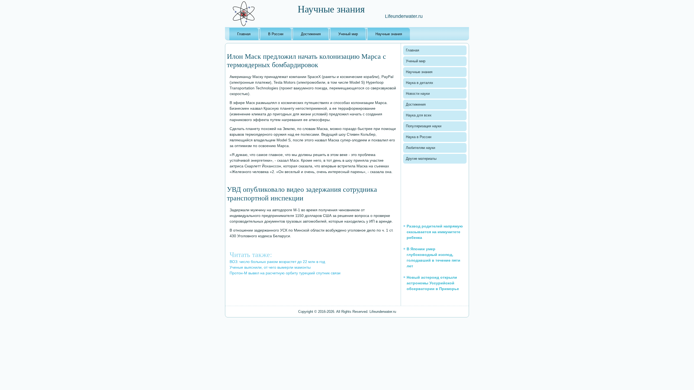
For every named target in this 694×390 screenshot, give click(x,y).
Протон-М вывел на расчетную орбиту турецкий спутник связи (285, 273)
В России (275, 34)
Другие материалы (421, 159)
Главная (243, 34)
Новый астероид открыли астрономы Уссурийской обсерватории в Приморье (433, 283)
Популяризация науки (423, 126)
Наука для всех (419, 115)
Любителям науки (420, 148)
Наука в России (418, 137)
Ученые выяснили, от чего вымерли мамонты (270, 267)
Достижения (311, 34)
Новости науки (418, 94)
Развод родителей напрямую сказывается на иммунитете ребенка (435, 232)
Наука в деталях (419, 83)
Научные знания (388, 34)
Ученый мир (348, 34)
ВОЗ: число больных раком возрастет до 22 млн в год (277, 261)
